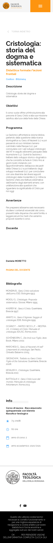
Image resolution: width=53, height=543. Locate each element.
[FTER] (12, 8)
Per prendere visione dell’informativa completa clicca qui (25, 536)
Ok (13, 535)
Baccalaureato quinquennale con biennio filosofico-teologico (24, 411)
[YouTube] (24, 506)
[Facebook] (20, 506)
